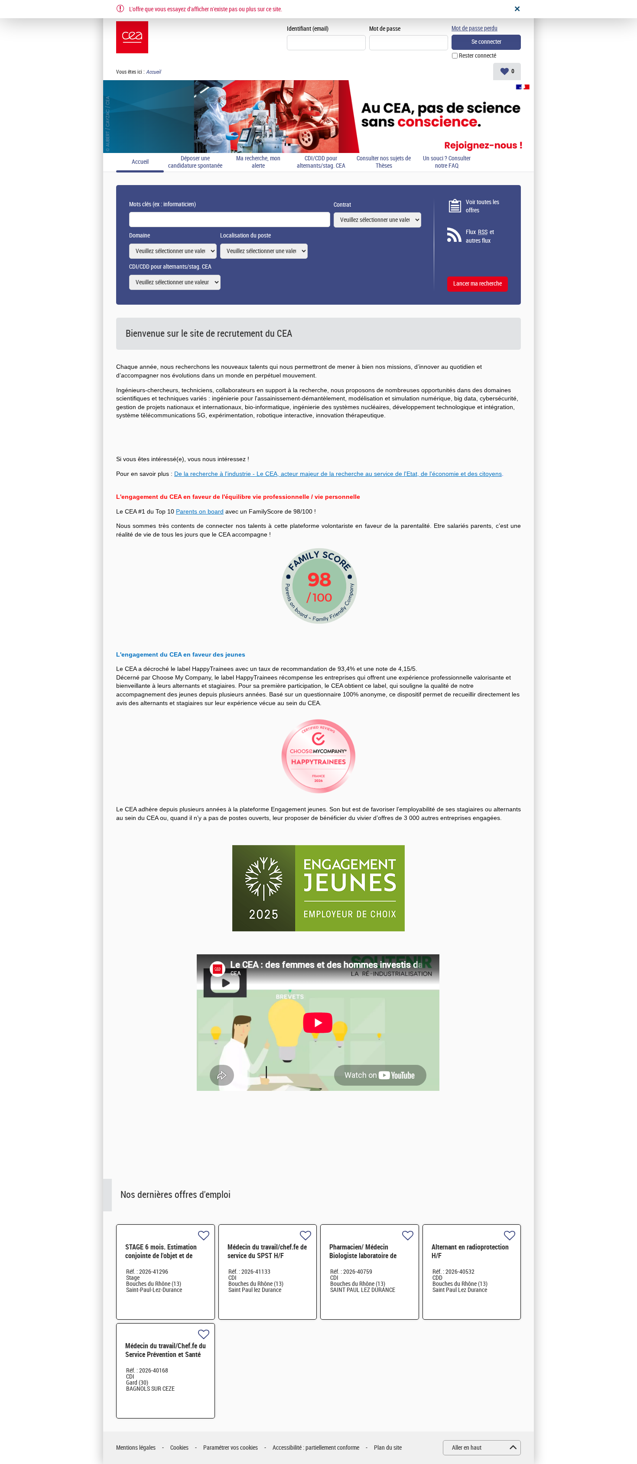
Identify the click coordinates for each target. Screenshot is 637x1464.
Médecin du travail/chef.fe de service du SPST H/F (267, 1251)
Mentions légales (136, 1447)
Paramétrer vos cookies (230, 1447)
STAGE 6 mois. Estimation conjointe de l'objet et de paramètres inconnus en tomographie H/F (161, 1260)
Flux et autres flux (480, 236)
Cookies (179, 1447)
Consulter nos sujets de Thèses (384, 162)
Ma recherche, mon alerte (258, 162)
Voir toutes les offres (482, 206)
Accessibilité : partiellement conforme (316, 1447)
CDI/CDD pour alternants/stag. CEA (321, 162)
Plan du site (388, 1447)
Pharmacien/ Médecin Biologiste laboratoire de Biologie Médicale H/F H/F (365, 1256)
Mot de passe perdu (474, 28)
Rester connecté (477, 55)
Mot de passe (384, 29)
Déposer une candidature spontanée (195, 162)
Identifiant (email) (307, 29)
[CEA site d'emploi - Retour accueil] (132, 37)
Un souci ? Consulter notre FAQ (447, 162)
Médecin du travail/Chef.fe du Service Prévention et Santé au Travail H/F (165, 1354)
